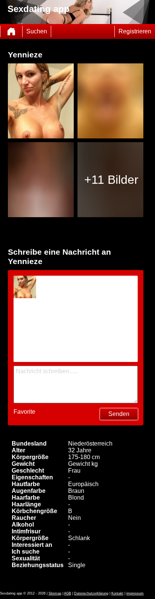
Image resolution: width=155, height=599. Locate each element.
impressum (135, 593)
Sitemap (55, 593)
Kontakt (117, 593)
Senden (118, 414)
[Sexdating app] (11, 31)
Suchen (36, 31)
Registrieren (135, 31)
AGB (67, 593)
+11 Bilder (111, 179)
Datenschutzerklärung (91, 593)
